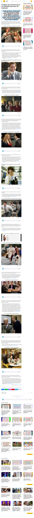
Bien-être (2, 415)
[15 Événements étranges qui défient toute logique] (6, 433)
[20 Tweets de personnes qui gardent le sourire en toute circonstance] (28, 406)
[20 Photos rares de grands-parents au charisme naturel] (17, 433)
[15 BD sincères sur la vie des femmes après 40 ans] (28, 444)
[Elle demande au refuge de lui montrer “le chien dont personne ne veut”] (6, 490)
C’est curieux (2, 439)
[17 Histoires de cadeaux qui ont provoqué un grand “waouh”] (28, 419)
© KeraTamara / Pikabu (17, 311)
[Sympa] (5, 1)
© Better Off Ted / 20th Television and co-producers (5, 112)
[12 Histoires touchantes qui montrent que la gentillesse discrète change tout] (28, 433)
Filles (24, 450)
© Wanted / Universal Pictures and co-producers (5, 185)
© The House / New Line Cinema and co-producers (6, 43)
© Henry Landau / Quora (13, 196)
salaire (9, 55)
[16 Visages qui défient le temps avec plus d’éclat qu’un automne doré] (17, 474)
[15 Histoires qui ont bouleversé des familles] (28, 474)
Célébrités (2, 470)
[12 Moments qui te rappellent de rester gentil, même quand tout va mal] (28, 43)
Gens (23, 50)
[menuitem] (12, 1)
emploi (16, 21)
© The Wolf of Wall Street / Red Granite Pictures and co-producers (7, 80)
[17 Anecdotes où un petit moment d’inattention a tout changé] (17, 419)
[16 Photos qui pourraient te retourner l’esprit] (17, 444)
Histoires (24, 15)
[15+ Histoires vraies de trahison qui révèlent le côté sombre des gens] (6, 419)
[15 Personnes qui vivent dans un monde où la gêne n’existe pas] (28, 19)
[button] (4, 387)
